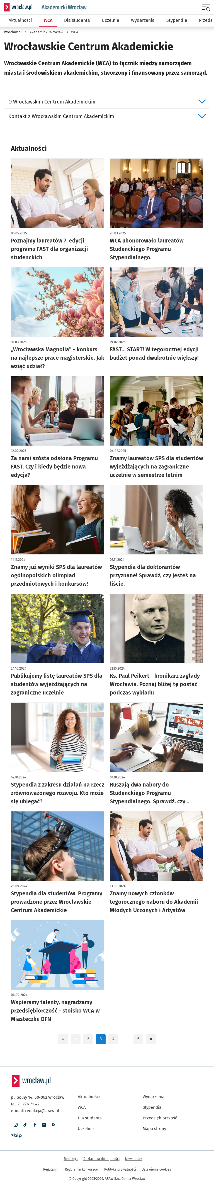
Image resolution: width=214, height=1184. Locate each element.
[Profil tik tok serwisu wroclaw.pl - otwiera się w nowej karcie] (25, 1124)
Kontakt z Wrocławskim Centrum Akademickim (61, 116)
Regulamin (51, 1169)
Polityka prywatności (120, 1169)
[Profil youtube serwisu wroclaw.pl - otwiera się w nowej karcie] (44, 1124)
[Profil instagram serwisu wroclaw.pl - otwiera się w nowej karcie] (15, 1124)
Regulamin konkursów (82, 1169)
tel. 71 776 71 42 (25, 1104)
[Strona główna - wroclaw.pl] (18, 7)
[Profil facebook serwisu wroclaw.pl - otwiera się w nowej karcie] (34, 1124)
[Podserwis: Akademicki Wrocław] (62, 7)
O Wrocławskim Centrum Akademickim (51, 102)
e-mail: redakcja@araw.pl (35, 1110)
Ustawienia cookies (156, 1169)
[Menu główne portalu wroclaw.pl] (206, 7)
